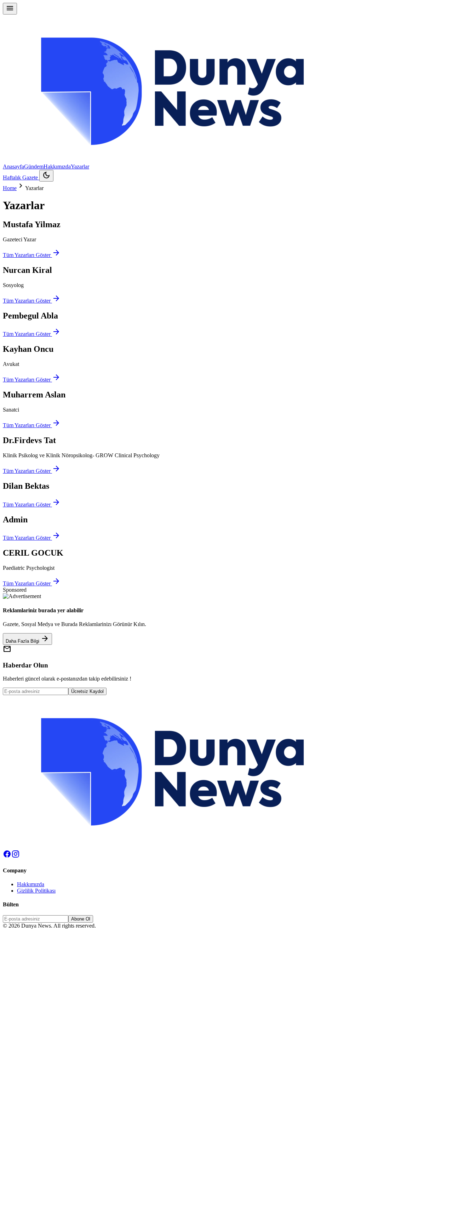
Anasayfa (13, 167)
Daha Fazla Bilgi (27, 638)
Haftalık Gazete (21, 177)
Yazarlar (80, 167)
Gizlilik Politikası (36, 891)
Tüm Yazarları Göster (32, 255)
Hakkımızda (57, 167)
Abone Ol (80, 919)
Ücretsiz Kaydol (87, 691)
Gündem (34, 167)
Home (10, 188)
